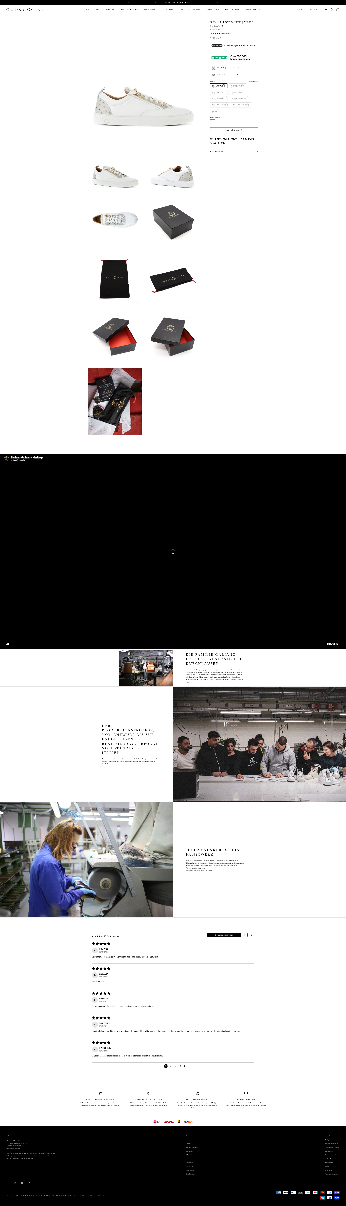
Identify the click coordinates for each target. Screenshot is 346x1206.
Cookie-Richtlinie (330, 1158)
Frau (98, 9)
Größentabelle (253, 81)
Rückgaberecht (329, 1140)
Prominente (149, 9)
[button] (215, 33)
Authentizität (329, 1162)
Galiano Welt (167, 9)
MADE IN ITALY (216, 30)
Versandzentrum (330, 1136)
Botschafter (328, 1170)
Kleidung (110, 9)
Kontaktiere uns (252, 9)
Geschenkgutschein (129, 9)
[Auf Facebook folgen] (7, 1183)
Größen (327, 1166)
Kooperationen (232, 9)
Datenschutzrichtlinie (331, 1155)
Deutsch (313, 9)
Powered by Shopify (95, 1195)
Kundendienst (329, 1151)
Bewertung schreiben (224, 935)
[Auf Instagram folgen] (15, 1183)
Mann (88, 9)
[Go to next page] (185, 1066)
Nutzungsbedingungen (332, 1174)
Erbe (181, 9)
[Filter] (245, 935)
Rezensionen (194, 9)
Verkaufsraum (213, 9)
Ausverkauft (234, 130)
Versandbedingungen (331, 1143)
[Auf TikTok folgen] (29, 1183)
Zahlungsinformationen (332, 1147)
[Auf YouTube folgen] (22, 1183)
